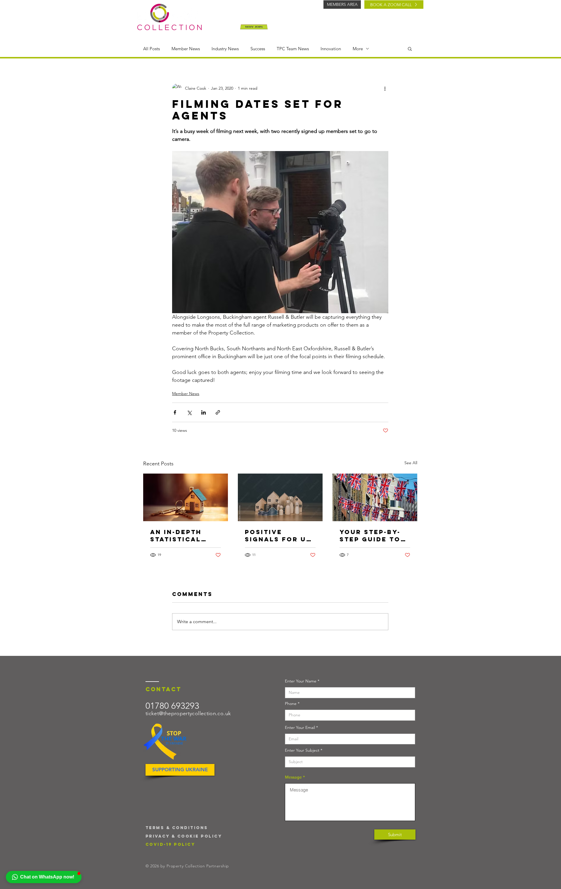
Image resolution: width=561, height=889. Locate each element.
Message (293, 777)
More (358, 48)
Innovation (331, 48)
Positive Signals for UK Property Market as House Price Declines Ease (278, 535)
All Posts (151, 48)
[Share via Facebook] (175, 412)
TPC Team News (293, 48)
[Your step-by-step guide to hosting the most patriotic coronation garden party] (375, 497)
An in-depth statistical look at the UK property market (183, 535)
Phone (291, 703)
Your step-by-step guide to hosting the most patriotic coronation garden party (373, 535)
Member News (186, 48)
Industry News (225, 48)
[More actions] (384, 88)
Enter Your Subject (302, 750)
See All (410, 462)
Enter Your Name (300, 681)
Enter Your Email (300, 727)
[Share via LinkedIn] (203, 412)
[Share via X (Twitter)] (189, 412)
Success (257, 48)
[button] (410, 48)
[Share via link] (218, 412)
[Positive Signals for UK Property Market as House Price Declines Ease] (280, 497)
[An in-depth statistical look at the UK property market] (185, 497)
